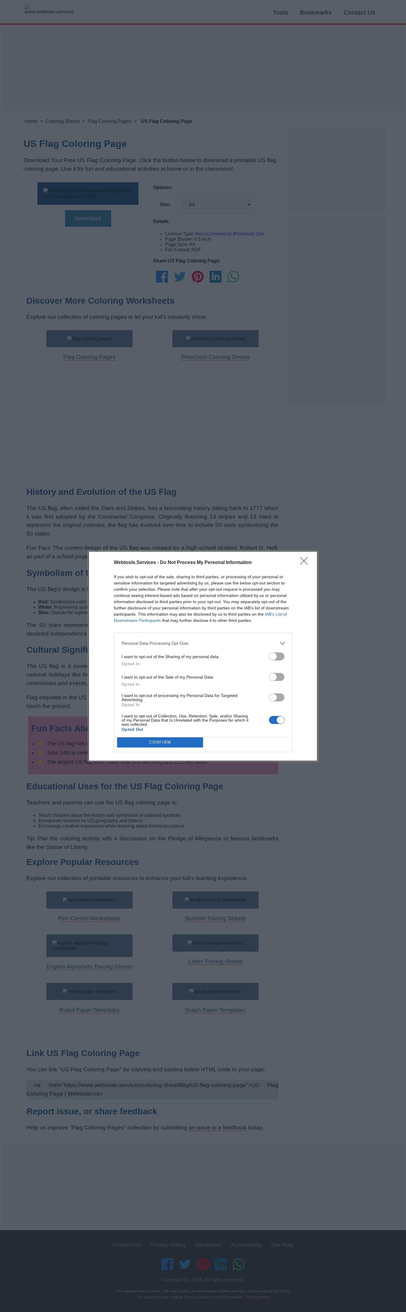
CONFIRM (160, 742)
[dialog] (203, 656)
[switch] (276, 656)
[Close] (305, 562)
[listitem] (203, 643)
